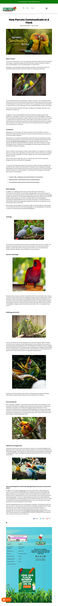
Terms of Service (11, 564)
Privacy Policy (10, 561)
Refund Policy (10, 556)
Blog (20, 561)
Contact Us (10, 551)
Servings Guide (22, 553)
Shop (20, 556)
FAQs (20, 559)
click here (40, 553)
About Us (21, 551)
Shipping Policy (11, 559)
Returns (9, 553)
